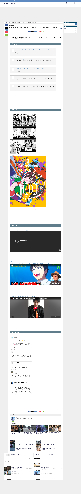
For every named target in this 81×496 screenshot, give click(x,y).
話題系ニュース (11, 25)
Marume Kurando (16, 362)
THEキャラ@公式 (16, 337)
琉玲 (61, 28)
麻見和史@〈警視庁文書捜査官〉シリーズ (20, 382)
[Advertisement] (40, 14)
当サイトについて (70, 30)
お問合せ (70, 32)
